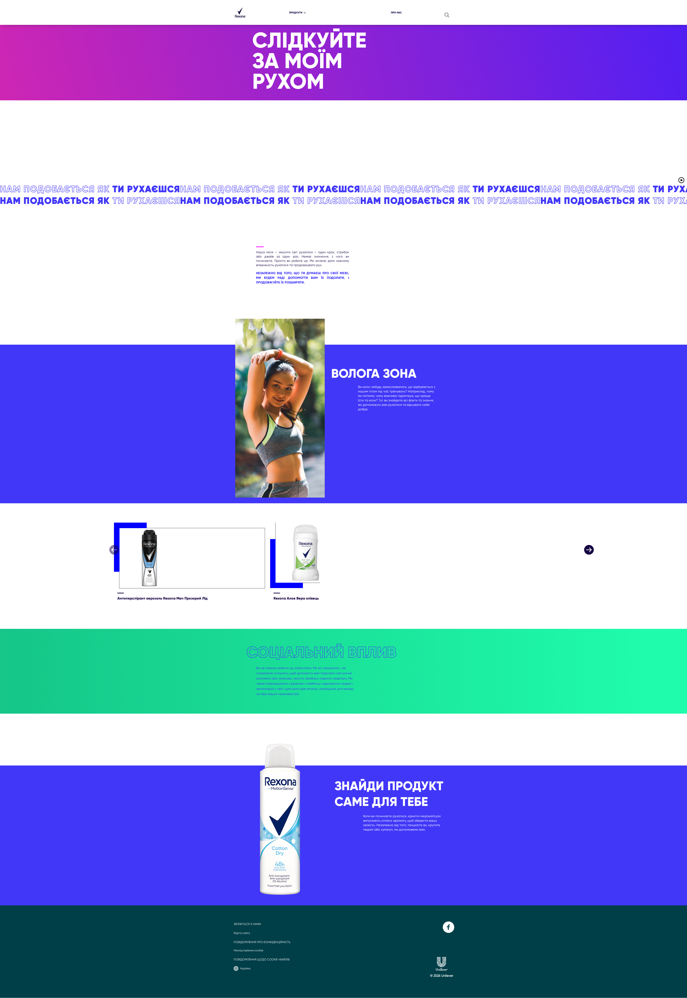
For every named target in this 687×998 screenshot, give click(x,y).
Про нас (396, 12)
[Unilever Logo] (442, 969)
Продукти (295, 12)
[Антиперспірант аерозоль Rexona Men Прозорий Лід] (192, 556)
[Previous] (114, 550)
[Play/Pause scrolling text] (681, 180)
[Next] (589, 550)
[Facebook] (448, 931)
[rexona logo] (240, 19)
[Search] (447, 12)
